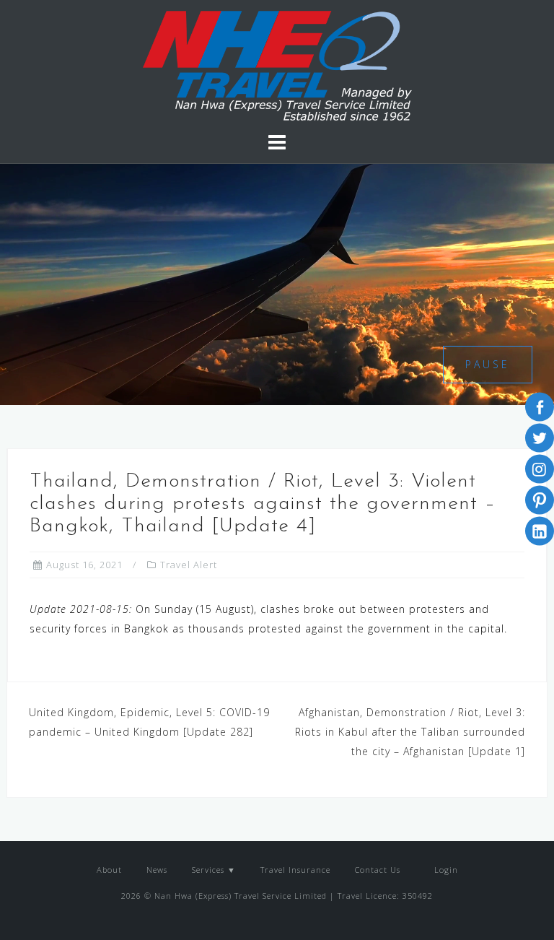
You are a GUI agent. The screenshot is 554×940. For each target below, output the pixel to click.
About (109, 869)
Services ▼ (214, 869)
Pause (487, 364)
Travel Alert (188, 564)
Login (444, 869)
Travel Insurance (295, 869)
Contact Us (377, 869)
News (156, 869)
